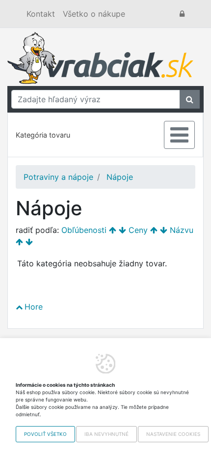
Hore (34, 307)
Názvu (181, 230)
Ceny (138, 230)
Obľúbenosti (83, 230)
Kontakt (40, 14)
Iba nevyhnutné (106, 434)
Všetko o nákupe (94, 14)
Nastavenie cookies (173, 434)
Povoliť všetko (45, 434)
